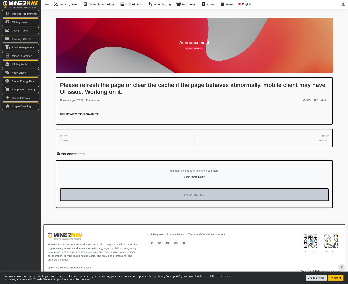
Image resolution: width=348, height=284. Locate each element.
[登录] (343, 4)
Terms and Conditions (201, 234)
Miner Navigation (331, 271)
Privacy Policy (175, 234)
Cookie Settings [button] (316, 277)
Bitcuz (87, 267)
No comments (73, 154)
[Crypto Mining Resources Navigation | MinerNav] (65, 237)
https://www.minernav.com (78, 113)
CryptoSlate (76, 267)
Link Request (155, 234)
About (221, 234)
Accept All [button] (336, 277)
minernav (94, 100)
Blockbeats (62, 267)
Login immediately (194, 176)
